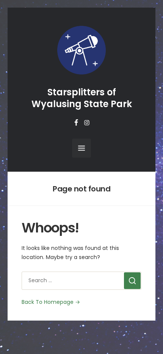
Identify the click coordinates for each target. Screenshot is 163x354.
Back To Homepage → (51, 302)
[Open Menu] (81, 148)
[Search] (132, 280)
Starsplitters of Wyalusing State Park (81, 98)
